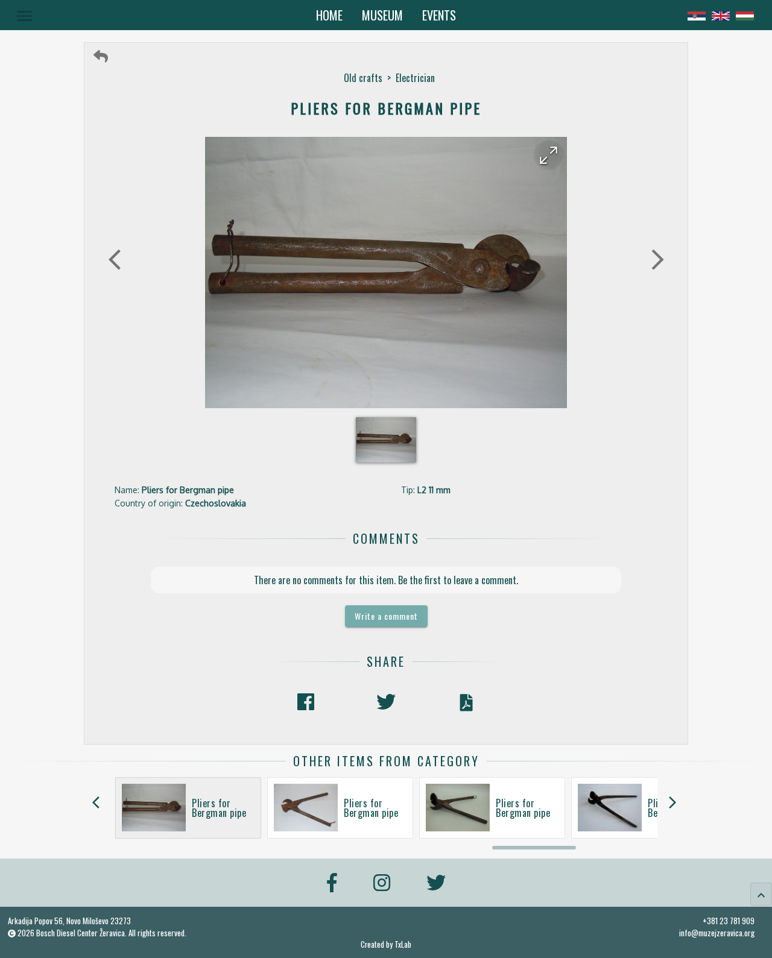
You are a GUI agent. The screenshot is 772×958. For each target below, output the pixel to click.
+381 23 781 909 (729, 921)
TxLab (402, 944)
